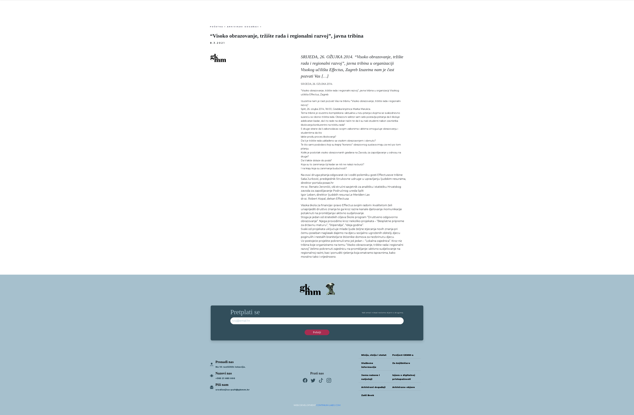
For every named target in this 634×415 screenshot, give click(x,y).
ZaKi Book (367, 395)
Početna (216, 27)
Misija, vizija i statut (373, 355)
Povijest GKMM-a (402, 355)
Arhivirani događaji (243, 27)
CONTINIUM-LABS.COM (328, 405)
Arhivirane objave (403, 387)
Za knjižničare (401, 363)
